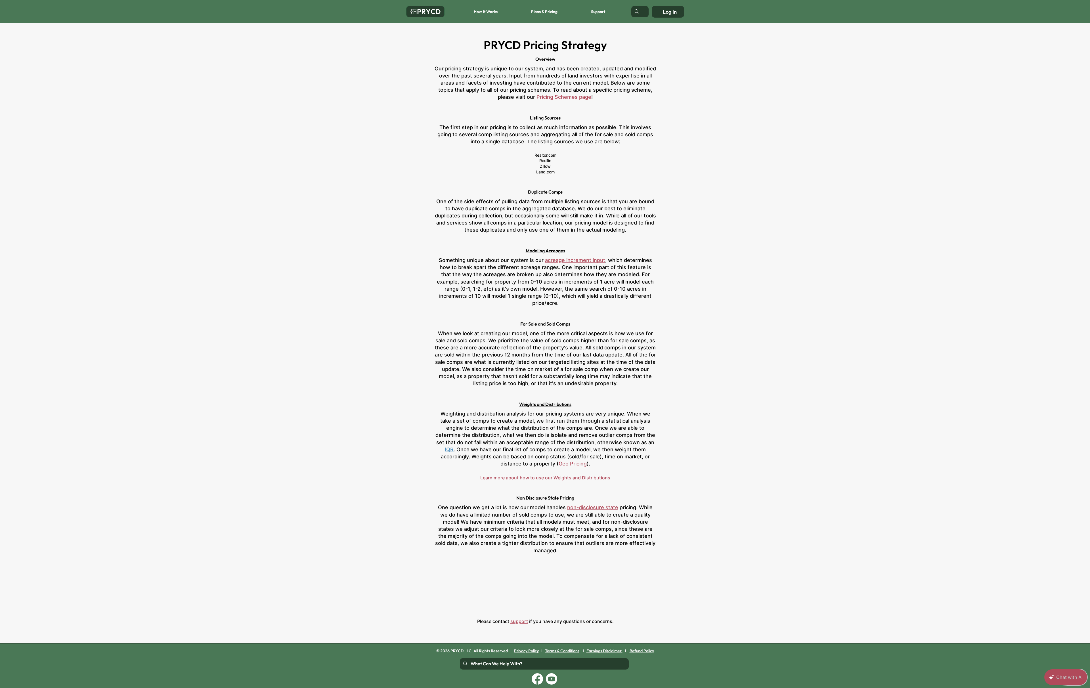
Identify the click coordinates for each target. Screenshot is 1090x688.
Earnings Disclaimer (604, 650)
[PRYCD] (425, 11)
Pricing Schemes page (563, 97)
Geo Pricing (573, 464)
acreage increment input (575, 260)
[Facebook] (537, 679)
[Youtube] (551, 679)
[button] (473, 12)
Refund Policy (642, 650)
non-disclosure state (592, 507)
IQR (449, 449)
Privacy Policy (526, 650)
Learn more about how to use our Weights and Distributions (545, 478)
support (519, 621)
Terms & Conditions (562, 650)
